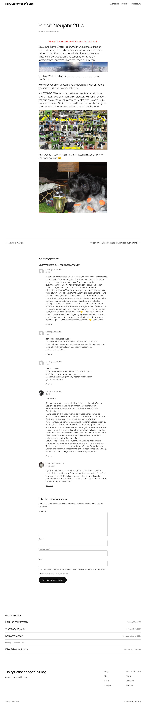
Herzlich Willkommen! (16, 622)
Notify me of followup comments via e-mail (54, 574)
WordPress (137, 702)
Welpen (124, 3)
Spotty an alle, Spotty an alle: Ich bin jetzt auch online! (114, 242)
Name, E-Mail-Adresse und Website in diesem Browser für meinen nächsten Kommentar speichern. (73, 569)
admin (49, 31)
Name (41, 539)
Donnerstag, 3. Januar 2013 (55, 463)
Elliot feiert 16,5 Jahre (16, 649)
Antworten (49, 324)
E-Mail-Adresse (44, 549)
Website (41, 559)
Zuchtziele (114, 3)
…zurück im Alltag (15, 242)
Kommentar (43, 511)
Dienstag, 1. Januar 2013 (54, 270)
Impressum (136, 3)
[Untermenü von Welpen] (128, 3)
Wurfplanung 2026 (15, 629)
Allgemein (56, 31)
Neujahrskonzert (14, 636)
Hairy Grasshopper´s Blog (19, 3)
